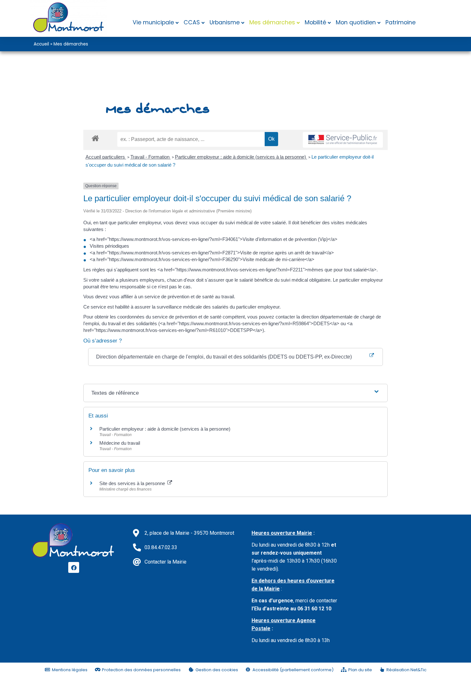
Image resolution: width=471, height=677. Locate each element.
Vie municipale (153, 22)
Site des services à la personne (132, 483)
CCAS (192, 22)
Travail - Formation (150, 157)
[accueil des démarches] (95, 138)
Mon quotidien (356, 22)
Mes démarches (272, 22)
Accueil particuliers (106, 157)
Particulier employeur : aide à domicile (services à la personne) (241, 157)
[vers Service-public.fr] (343, 140)
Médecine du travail (119, 443)
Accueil (41, 44)
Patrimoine (400, 22)
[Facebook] (73, 567)
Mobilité (315, 22)
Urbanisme (225, 22)
